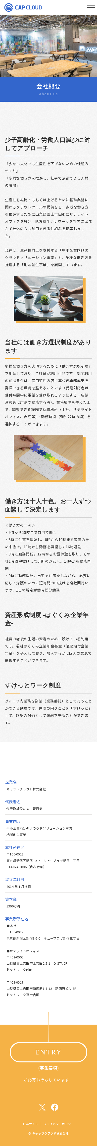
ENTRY (48, 1052)
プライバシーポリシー (59, 1124)
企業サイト (30, 1124)
